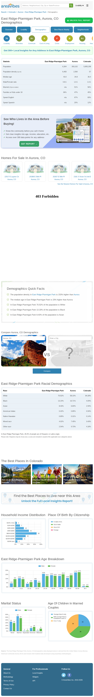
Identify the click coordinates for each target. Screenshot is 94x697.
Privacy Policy (8, 685)
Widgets (35, 677)
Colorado (12, 12)
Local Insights (37, 673)
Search (4, 12)
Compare (47, 371)
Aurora (20, 12)
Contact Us (7, 688)
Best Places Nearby (61, 30)
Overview (8, 30)
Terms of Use (8, 681)
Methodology (8, 677)
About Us (6, 673)
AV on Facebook (69, 675)
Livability (78, 5)
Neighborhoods (83, 30)
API (33, 681)
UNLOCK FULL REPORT (80, 20)
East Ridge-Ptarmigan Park (35, 12)
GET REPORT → (29, 144)
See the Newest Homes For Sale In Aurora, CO (75, 184)
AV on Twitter (64, 675)
